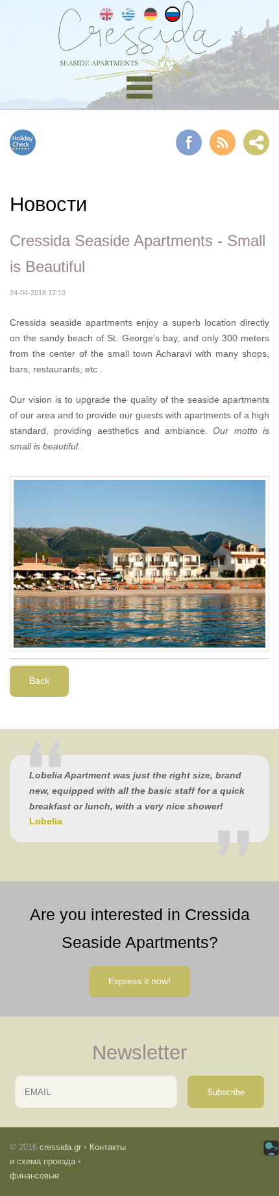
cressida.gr (60, 1147)
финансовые (34, 1175)
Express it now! (139, 981)
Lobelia (45, 821)
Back (39, 680)
